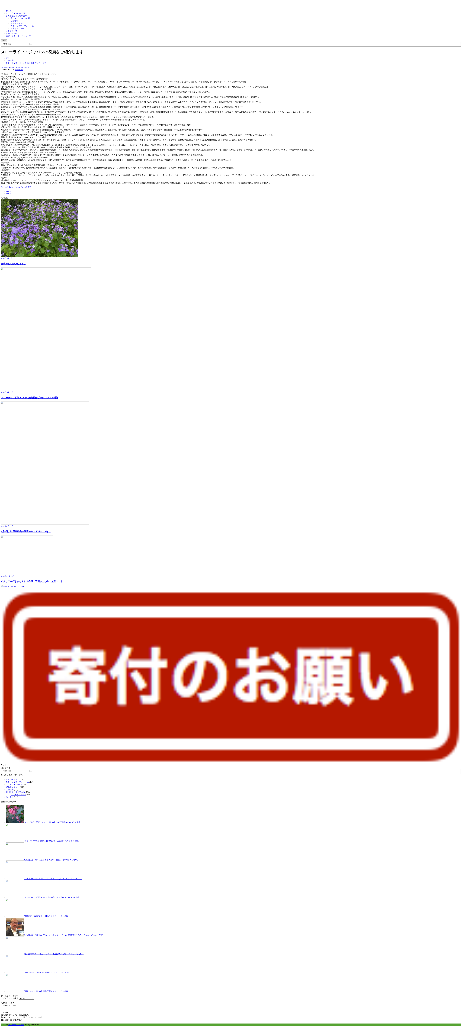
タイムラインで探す (9, 998)
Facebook (4, 67)
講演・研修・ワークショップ (18, 36)
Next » (8, 193)
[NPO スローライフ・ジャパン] (15, 586)
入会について (11, 31)
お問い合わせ (11, 34)
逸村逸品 (9, 797)
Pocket (23, 67)
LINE (28, 67)
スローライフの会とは (15, 13)
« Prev (8, 191)
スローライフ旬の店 (14, 784)
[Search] (31, 44)
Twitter (11, 67)
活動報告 (14, 21)
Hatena (17, 67)
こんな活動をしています (16, 16)
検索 (5, 44)
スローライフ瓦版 (18, 795)
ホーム (9, 11)
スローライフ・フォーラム (22, 26)
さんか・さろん (17, 23)
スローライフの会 (16, 1025)
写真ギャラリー (17, 28)
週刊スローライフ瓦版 (20, 18)
